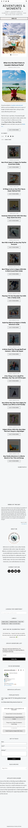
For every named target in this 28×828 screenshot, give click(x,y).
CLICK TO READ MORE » (14, 129)
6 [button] (17, 54)
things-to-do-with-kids (14, 623)
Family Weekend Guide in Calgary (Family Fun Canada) (14, 718)
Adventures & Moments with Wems (15, 826)
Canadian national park (17, 105)
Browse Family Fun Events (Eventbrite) (14, 713)
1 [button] (10, 54)
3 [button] (13, 54)
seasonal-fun (5, 623)
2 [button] (12, 54)
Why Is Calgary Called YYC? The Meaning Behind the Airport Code (13, 699)
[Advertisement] (14, 486)
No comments (4, 133)
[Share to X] (8, 136)
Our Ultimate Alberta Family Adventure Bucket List (11, 702)
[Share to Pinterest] (11, 136)
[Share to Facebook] (6, 136)
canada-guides (8, 139)
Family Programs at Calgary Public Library (14, 730)
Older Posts (22, 467)
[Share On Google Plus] (13, 136)
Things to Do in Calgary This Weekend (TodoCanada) (14, 723)
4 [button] (14, 54)
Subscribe (14, 659)
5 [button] (15, 54)
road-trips (21, 621)
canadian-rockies (13, 621)
